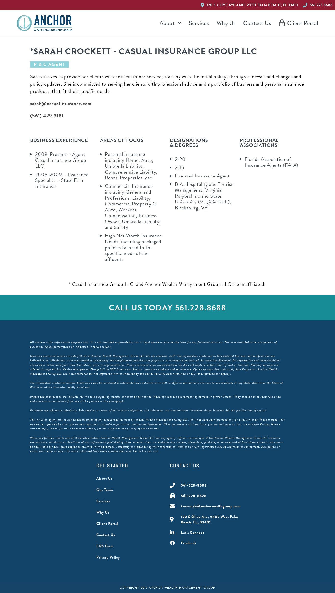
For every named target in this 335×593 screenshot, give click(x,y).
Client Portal (107, 523)
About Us (104, 478)
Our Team (104, 489)
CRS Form (105, 546)
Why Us (102, 512)
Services (103, 501)
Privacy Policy (108, 557)
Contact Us (105, 535)
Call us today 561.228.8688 (167, 308)
